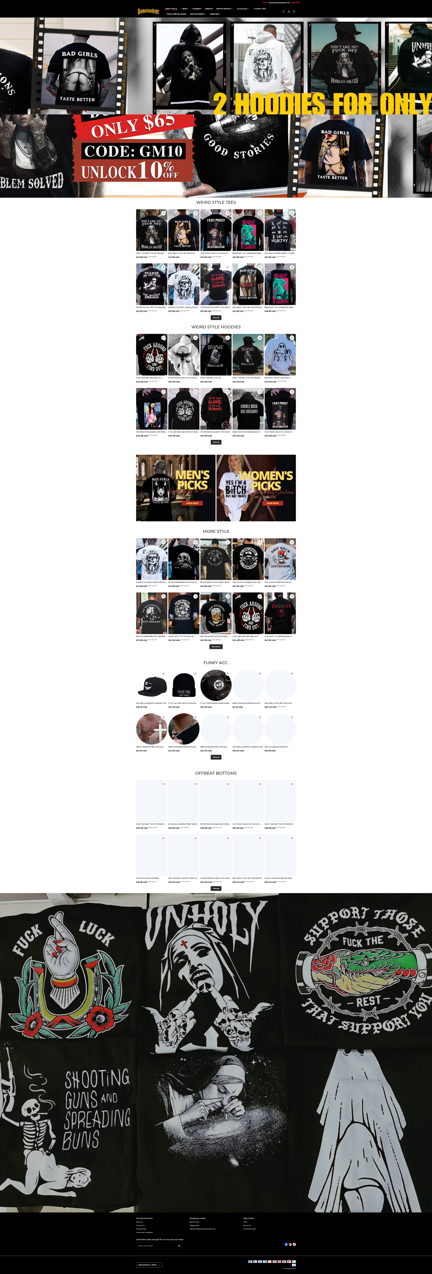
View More (216, 647)
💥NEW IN (209, 9)
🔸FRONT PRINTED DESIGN (175, 14)
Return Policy (194, 1222)
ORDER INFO (215, 14)
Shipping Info (194, 1225)
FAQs (245, 1222)
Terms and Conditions (144, 1232)
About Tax (247, 1225)
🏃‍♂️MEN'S (184, 9)
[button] (283, 11)
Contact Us (140, 1225)
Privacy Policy (141, 1229)
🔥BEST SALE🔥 (171, 9)
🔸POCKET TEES (259, 9)
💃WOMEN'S (196, 9)
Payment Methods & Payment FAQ (202, 1229)
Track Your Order (249, 1229)
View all (216, 318)
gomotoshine (292, 1268)
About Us (139, 1222)
